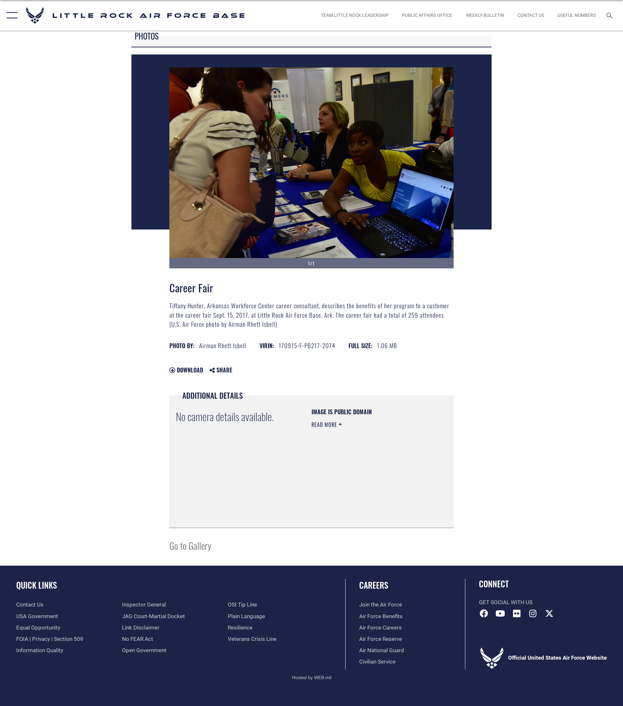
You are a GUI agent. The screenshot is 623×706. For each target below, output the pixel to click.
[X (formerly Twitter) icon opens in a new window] (549, 613)
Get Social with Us (505, 602)
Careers (373, 585)
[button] (10, 15)
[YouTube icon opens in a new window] (500, 613)
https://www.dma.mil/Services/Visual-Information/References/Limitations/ (351, 488)
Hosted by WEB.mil (311, 677)
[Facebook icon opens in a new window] (484, 613)
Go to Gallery (190, 545)
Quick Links (36, 585)
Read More (325, 425)
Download (189, 370)
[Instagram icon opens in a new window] (533, 613)
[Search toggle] (610, 15)
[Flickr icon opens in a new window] (516, 613)
